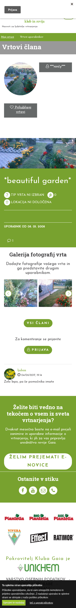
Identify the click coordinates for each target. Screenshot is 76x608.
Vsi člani (38, 323)
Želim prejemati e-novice (38, 461)
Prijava (40, 350)
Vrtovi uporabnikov (31, 37)
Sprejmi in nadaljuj (13, 602)
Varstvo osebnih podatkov (35, 579)
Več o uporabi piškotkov (41, 603)
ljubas (21, 370)
